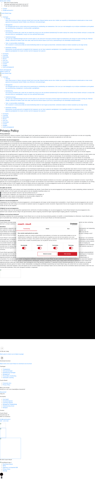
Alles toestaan (67, 253)
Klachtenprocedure (8, 464)
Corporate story (7, 383)
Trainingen (5, 17)
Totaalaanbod (6, 369)
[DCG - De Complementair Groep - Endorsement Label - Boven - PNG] (10, 448)
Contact (5, 8)
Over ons (5, 60)
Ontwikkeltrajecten (8, 401)
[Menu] (0, 15)
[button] (1, 474)
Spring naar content (5, 1)
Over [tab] (68, 228)
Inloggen (5, 65)
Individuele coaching (45, 49)
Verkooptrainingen (7, 371)
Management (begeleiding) (10, 404)
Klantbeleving (50, 32)
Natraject (5, 407)
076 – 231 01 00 (4, 421)
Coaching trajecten (8, 402)
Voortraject (6, 399)
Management (50, 26)
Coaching (5, 55)
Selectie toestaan (47, 253)
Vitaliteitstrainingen (49, 38)
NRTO (4, 465)
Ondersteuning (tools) (8, 406)
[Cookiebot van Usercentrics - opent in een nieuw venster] (71, 224)
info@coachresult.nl (8, 10)
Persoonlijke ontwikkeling (9, 376)
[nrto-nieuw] (3, 433)
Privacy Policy (6, 384)
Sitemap (5, 470)
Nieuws (5, 58)
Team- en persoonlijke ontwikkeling (47, 43)
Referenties (6, 57)
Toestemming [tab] (26, 228)
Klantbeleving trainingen (9, 372)
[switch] (40, 248)
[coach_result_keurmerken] (3, 425)
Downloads (6, 62)
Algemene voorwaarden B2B (10, 467)
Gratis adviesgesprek (8, 67)
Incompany (6, 53)
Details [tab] (47, 228)
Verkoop (49, 20)
